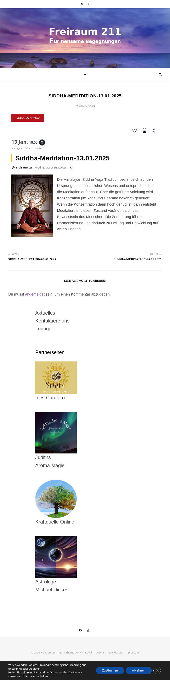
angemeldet (35, 294)
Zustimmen (110, 670)
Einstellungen (25, 672)
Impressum (132, 652)
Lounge (43, 328)
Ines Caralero (50, 397)
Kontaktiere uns (52, 321)
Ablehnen (139, 670)
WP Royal (86, 652)
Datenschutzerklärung (109, 652)
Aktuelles (45, 313)
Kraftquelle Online (54, 522)
